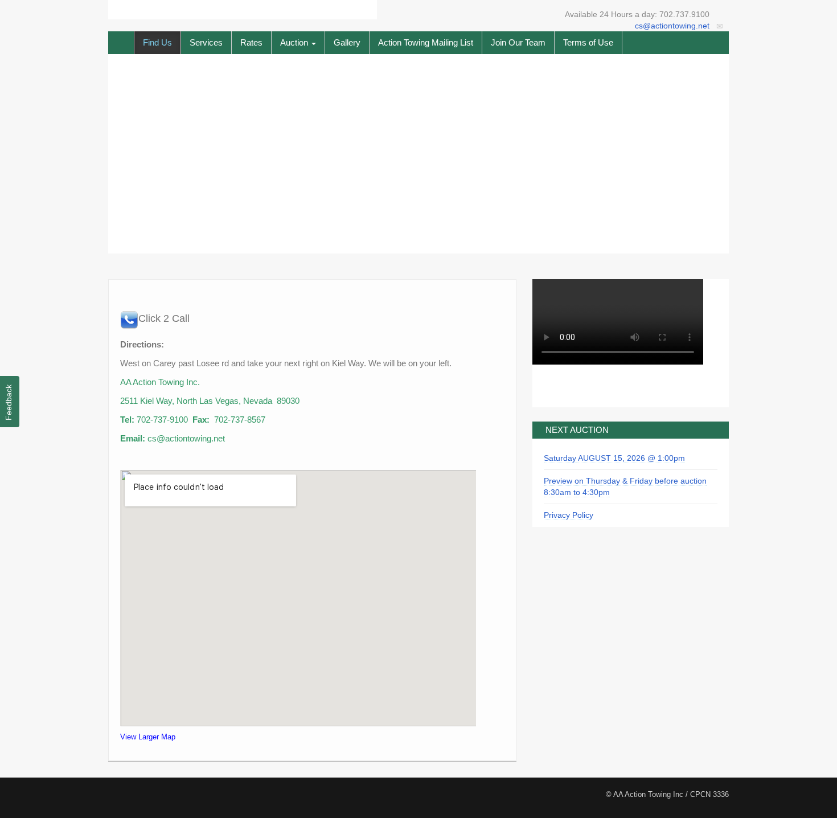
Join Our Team (518, 42)
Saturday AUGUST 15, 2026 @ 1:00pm (614, 458)
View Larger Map (147, 737)
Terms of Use (588, 42)
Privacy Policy (568, 515)
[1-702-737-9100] (129, 319)
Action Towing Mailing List (425, 42)
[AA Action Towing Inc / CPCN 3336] (242, 9)
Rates (251, 42)
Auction (295, 42)
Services (206, 42)
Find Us (157, 42)
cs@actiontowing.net (672, 25)
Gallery (347, 42)
